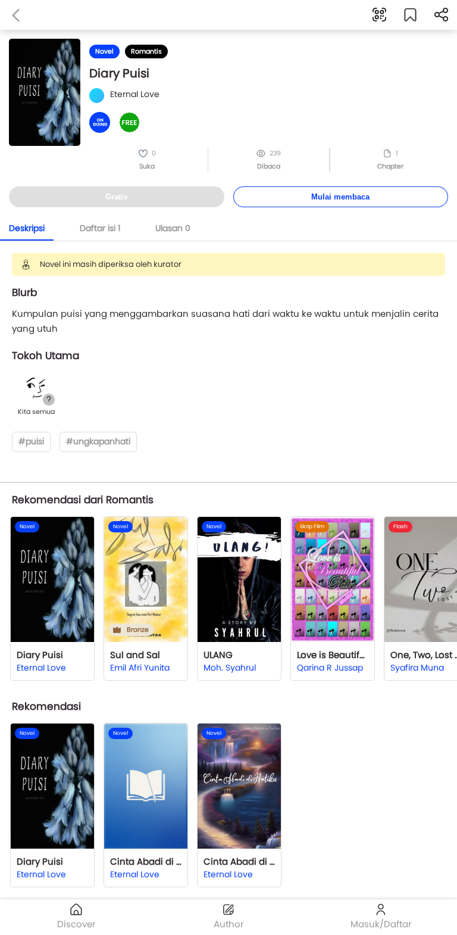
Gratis (116, 196)
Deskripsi (27, 228)
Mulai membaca (340, 196)
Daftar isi (100, 228)
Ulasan (172, 228)
